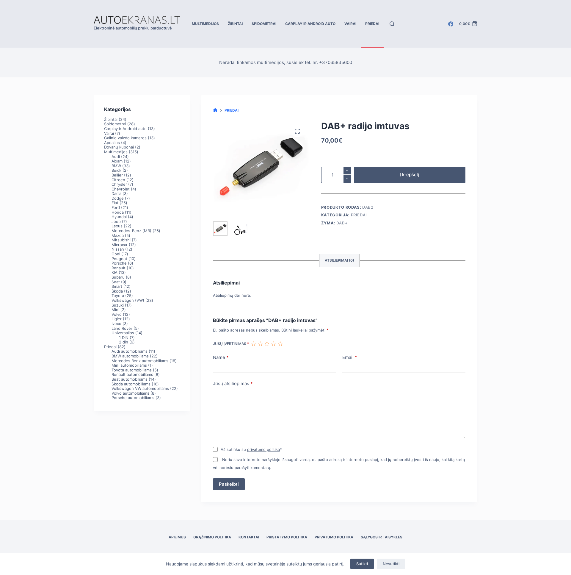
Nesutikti (391, 563)
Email (349, 357)
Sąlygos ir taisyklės (381, 537)
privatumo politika (263, 449)
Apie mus (177, 537)
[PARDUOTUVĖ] (215, 110)
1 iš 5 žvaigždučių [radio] (253, 344)
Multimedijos (205, 23)
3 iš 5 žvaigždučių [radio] (267, 344)
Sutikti (362, 563)
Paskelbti (229, 484)
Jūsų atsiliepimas (233, 383)
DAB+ (342, 223)
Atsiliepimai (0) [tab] (339, 260)
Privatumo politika (334, 537)
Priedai (372, 23)
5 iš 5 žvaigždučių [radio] (280, 344)
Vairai (350, 23)
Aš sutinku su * (251, 449)
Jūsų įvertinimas (231, 343)
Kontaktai (249, 537)
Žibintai (235, 23)
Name (221, 357)
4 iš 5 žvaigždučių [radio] (273, 344)
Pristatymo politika (286, 537)
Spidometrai (264, 23)
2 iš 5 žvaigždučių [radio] (260, 344)
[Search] (392, 23)
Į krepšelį (409, 174)
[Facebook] (450, 23)
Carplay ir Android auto (310, 23)
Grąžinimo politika (212, 537)
